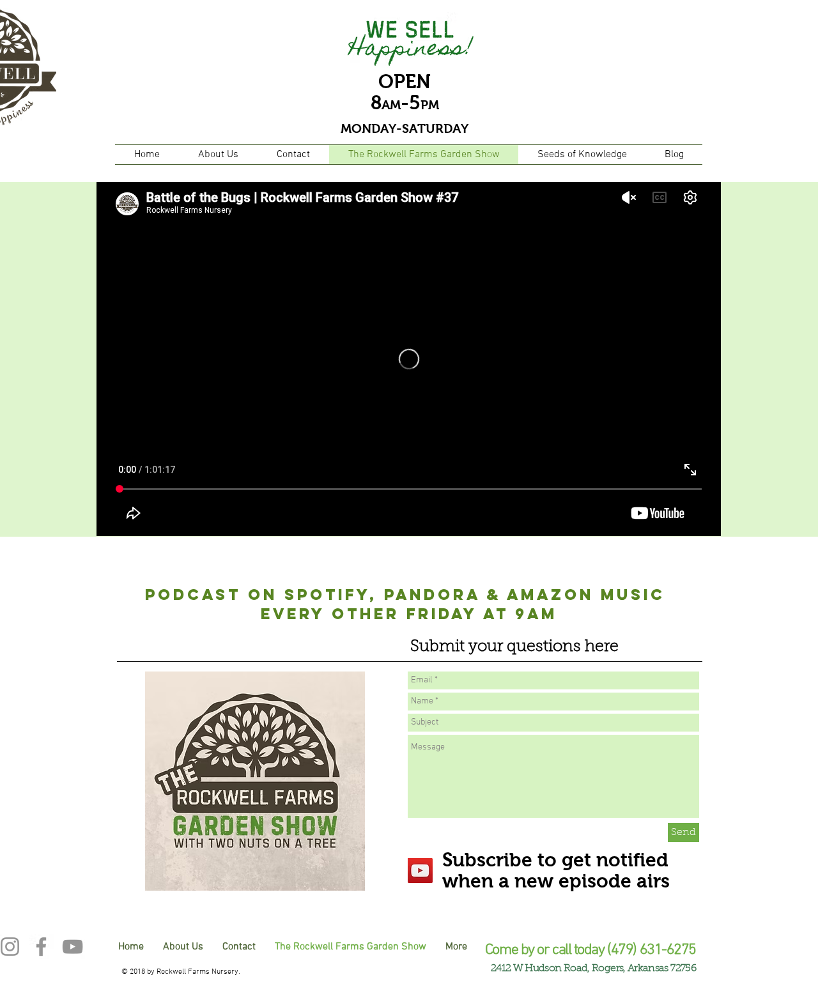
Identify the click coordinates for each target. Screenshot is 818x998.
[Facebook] (41, 946)
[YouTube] (420, 870)
